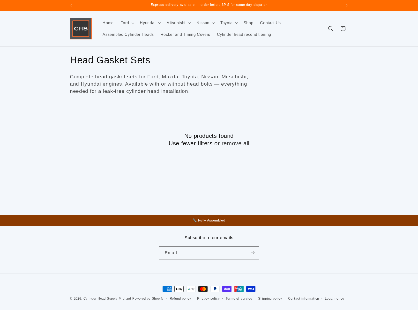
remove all (235, 143)
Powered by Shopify (148, 298)
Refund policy (180, 298)
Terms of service (239, 298)
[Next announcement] (347, 5)
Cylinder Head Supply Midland (107, 298)
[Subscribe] (252, 252)
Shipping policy (270, 298)
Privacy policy (208, 298)
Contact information (303, 298)
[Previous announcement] (71, 5)
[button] (127, 23)
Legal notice (334, 298)
